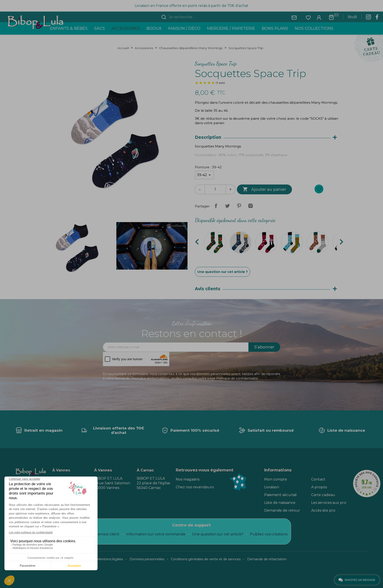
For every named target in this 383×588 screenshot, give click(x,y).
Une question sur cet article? (217, 534)
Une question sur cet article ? (222, 272)
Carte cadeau (323, 495)
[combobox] (194, 17)
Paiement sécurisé (280, 495)
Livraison (271, 487)
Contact (318, 479)
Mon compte (275, 479)
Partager (215, 205)
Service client (107, 534)
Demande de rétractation (267, 559)
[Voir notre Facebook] (377, 18)
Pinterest (238, 205)
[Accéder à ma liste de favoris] (308, 17)
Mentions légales (110, 559)
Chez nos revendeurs (195, 487)
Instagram (250, 205)
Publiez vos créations (268, 534)
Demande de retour (282, 510)
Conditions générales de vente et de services (205, 559)
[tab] (268, 137)
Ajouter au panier (264, 189)
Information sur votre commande (156, 534)
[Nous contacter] (294, 17)
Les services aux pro (328, 503)
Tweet (227, 205)
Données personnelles (147, 559)
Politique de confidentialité (237, 378)
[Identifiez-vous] (319, 17)
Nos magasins (187, 479)
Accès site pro (323, 510)
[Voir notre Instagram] (368, 18)
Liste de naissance (279, 503)
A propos (319, 487)
